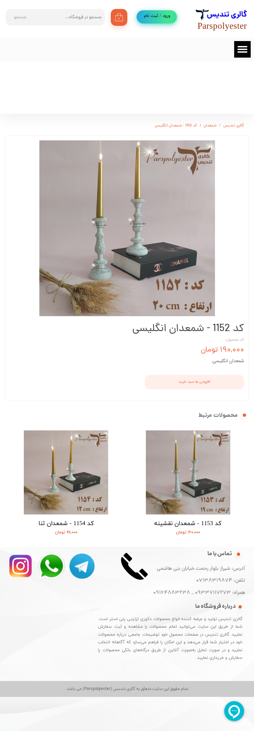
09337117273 (213, 593)
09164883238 (171, 593)
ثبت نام (151, 16)
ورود (166, 16)
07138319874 (212, 581)
